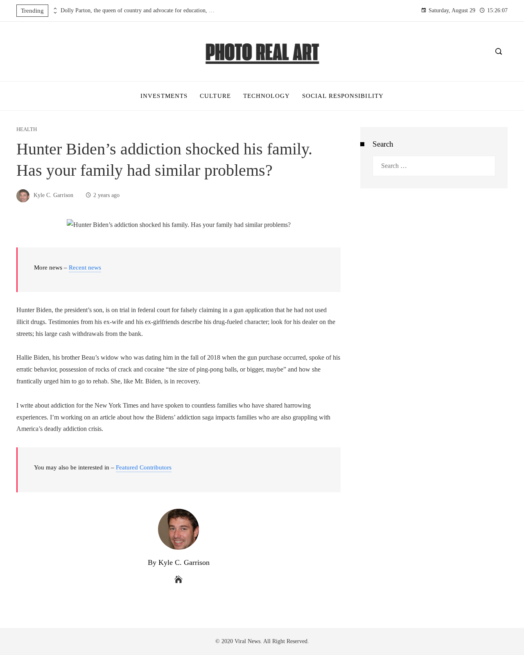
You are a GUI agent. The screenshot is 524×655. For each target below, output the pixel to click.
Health (26, 129)
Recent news (85, 267)
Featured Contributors (144, 467)
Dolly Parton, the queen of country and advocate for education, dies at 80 (138, 10)
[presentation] (54, 9)
